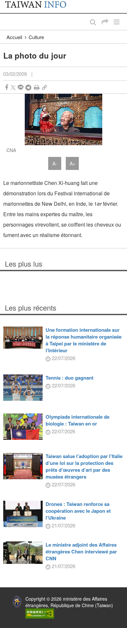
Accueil (14, 37)
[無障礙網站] (39, 612)
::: (7, 3)
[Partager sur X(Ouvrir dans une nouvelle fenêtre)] (13, 87)
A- (54, 163)
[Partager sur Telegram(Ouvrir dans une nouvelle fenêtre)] (28, 87)
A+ (72, 163)
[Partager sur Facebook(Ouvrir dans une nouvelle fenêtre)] (6, 87)
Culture (36, 37)
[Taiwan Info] (39, 6)
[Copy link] (44, 87)
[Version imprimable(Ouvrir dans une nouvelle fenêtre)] (36, 87)
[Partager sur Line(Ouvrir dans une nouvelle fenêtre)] (20, 87)
